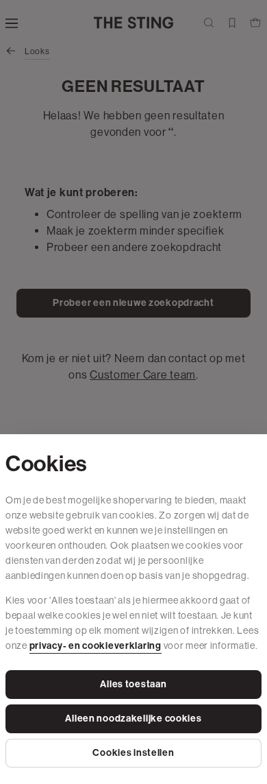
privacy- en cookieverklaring (95, 646)
